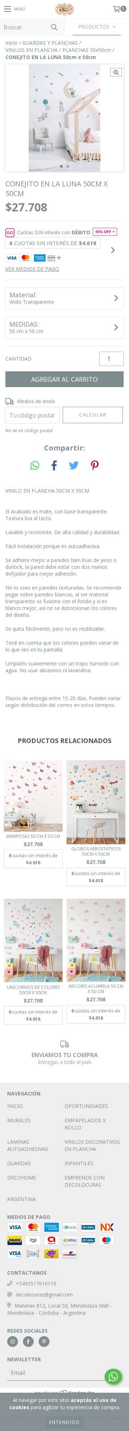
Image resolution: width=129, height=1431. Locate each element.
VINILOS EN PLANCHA (31, 50)
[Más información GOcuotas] (105, 232)
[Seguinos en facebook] (28, 1341)
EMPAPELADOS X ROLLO (85, 1124)
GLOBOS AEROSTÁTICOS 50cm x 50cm (96, 851)
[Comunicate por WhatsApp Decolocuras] (113, 1376)
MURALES (18, 1120)
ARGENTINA (21, 1199)
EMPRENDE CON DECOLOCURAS (84, 1181)
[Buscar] (54, 27)
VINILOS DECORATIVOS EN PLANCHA (92, 1145)
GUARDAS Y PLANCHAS (50, 42)
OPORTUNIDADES (86, 1106)
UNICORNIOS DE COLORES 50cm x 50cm (33, 990)
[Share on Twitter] (74, 466)
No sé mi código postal (29, 431)
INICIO (15, 1106)
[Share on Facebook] (54, 466)
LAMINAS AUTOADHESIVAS (27, 1145)
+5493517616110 (36, 1283)
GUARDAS (19, 1163)
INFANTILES (78, 1163)
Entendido (64, 1422)
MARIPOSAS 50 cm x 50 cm (33, 836)
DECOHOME (21, 1177)
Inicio (11, 42)
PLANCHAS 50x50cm (86, 50)
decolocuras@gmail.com (44, 1294)
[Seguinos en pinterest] (44, 1341)
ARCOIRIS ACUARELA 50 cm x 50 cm (95, 988)
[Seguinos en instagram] (12, 1341)
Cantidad (18, 358)
